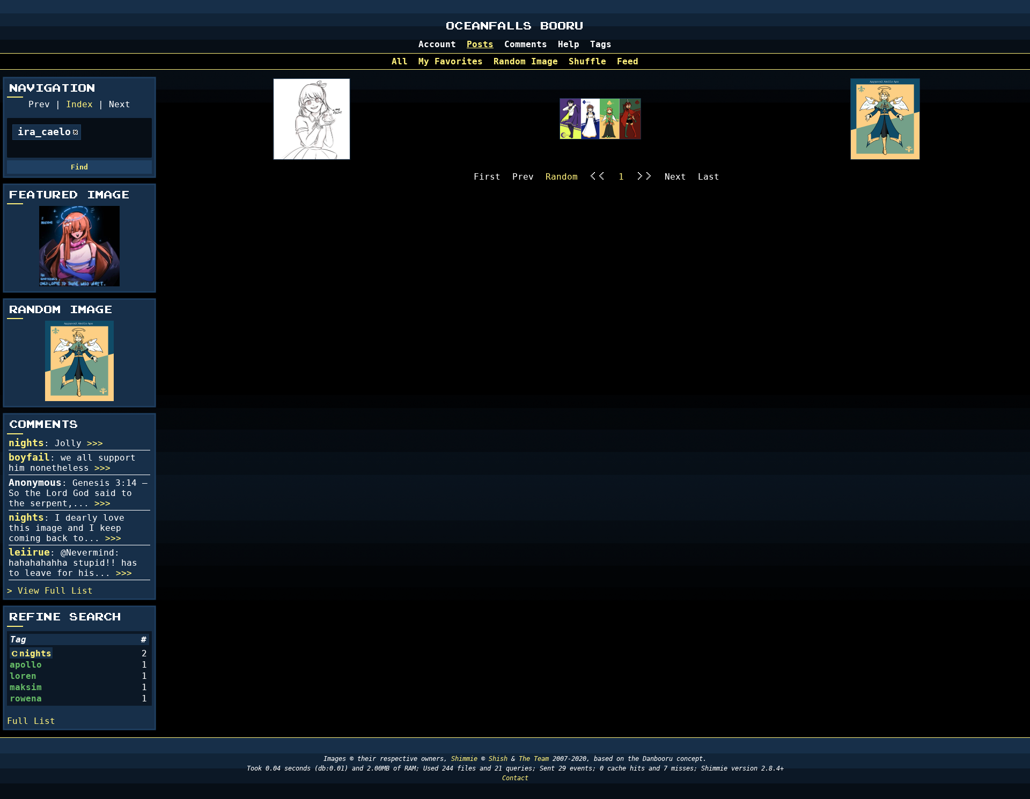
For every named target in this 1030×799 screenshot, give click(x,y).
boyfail (29, 457)
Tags (601, 44)
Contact (515, 778)
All (400, 61)
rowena (26, 698)
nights (26, 443)
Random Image (526, 61)
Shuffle (587, 61)
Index (79, 104)
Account (437, 44)
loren (23, 676)
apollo (26, 665)
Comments (525, 44)
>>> (95, 443)
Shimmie (464, 759)
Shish (498, 759)
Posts (480, 44)
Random (562, 177)
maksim (26, 687)
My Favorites (450, 61)
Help (568, 44)
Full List (69, 591)
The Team (534, 759)
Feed (627, 61)
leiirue (29, 552)
